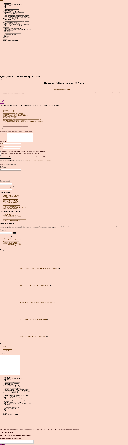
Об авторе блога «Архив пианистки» (13, 4)
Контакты (5, 39)
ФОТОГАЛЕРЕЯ (6, 31)
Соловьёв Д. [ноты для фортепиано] (11, 201)
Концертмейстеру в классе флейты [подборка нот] (16, 25)
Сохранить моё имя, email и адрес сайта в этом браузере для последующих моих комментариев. (23, 151)
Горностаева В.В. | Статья (8, 110)
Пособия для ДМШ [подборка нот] (13, 13)
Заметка (17, 126)
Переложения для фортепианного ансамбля (12, 244)
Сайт (1, 148)
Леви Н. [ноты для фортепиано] (10, 208)
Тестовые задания (7, 247)
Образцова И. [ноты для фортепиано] (11, 206)
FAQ (6, 6)
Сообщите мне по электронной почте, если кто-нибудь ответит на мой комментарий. (20, 153)
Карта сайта (8, 5)
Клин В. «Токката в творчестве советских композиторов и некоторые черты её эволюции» (23, 121)
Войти (4, 346)
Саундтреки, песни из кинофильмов (11, 245)
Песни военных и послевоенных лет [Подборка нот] (17, 21)
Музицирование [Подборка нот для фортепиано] (16, 16)
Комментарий (3, 141)
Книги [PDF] (22, 126)
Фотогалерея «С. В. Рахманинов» (13, 33)
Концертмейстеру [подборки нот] (10, 22)
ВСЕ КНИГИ (6, 27)
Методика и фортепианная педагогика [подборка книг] (18, 29)
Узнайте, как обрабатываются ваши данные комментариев (37, 160)
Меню (2, 0)
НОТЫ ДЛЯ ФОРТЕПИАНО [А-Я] (11, 11)
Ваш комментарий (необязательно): (10, 438)
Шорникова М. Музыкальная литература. (12, 220)
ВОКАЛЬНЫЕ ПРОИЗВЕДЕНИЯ (10, 18)
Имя (1, 143)
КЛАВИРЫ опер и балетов (11, 19)
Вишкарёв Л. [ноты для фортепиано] (11, 196)
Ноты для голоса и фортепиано (10, 242)
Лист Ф (26, 126)
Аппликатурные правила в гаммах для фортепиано (14, 219)
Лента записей (6, 347)
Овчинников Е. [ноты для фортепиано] (11, 205)
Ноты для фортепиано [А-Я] (9, 217)
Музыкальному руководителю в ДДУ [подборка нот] (17, 24)
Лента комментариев (7, 349)
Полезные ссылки (9, 10)
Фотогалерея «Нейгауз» (10, 34)
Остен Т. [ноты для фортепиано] (10, 203)
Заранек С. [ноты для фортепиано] (10, 200)
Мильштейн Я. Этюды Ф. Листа (10, 111)
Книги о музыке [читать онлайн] (10, 40)
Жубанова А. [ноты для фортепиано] (11, 195)
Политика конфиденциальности (12, 7)
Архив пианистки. (10, 429)
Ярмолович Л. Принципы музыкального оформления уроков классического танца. (22, 119)
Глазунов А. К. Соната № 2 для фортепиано (13, 113)
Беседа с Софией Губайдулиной (10, 116)
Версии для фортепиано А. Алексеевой (12, 239)
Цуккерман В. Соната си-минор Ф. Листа (62, 89)
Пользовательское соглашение (12, 9)
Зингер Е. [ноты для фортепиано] (10, 197)
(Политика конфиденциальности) (54, 156)
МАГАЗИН (5, 37)
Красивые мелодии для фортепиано (11, 241)
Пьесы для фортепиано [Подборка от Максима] (19, 17)
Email (1, 146)
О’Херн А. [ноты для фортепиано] (10, 202)
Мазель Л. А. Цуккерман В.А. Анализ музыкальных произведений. (18, 117)
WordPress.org (6, 350)
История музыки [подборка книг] (13, 28)
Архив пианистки (7, 3)
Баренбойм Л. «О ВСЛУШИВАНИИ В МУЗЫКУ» (14, 114)
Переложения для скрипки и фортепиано (12, 243)
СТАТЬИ (5, 35)
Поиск (14, 232)
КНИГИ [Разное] (9, 30)
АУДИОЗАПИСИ (7, 238)
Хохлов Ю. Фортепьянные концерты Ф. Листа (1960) (15, 120)
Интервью (7, 36)
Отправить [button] (2, 444)
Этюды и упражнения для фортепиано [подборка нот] (17, 15)
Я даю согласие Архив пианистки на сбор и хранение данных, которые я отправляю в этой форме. (32, 156)
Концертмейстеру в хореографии (12, 23)
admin (4, 126)
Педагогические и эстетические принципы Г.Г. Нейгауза (15, 115)
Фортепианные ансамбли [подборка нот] (14, 12)
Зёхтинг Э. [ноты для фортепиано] (10, 199)
